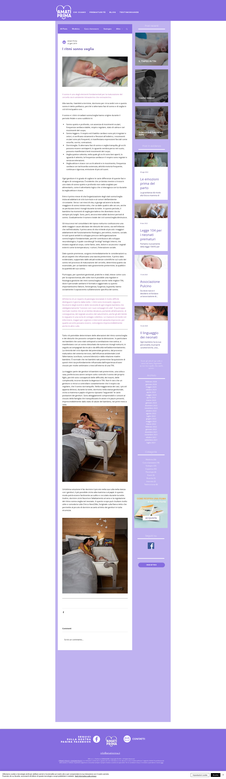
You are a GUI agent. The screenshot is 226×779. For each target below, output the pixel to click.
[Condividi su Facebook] (63, 612)
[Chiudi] (223, 775)
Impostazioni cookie (200, 775)
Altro (118, 29)
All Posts (63, 29)
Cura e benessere (91, 29)
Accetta (215, 775)
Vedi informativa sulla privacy (85, 776)
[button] (127, 29)
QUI (162, 762)
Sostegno (107, 29)
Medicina (76, 29)
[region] (151, 511)
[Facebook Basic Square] (151, 545)
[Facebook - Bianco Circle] (96, 739)
